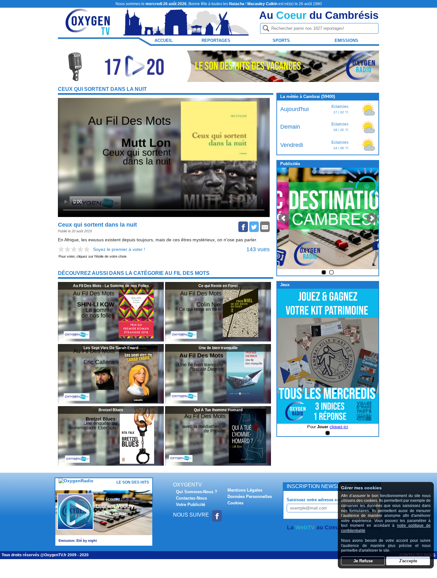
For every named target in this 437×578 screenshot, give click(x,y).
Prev (284, 218)
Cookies (235, 503)
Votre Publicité (190, 504)
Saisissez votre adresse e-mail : (318, 499)
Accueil (164, 40)
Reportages (216, 40)
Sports (281, 40)
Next (372, 218)
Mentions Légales (244, 490)
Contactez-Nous (191, 498)
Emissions (346, 40)
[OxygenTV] (88, 32)
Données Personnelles (249, 496)
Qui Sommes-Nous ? (196, 491)
